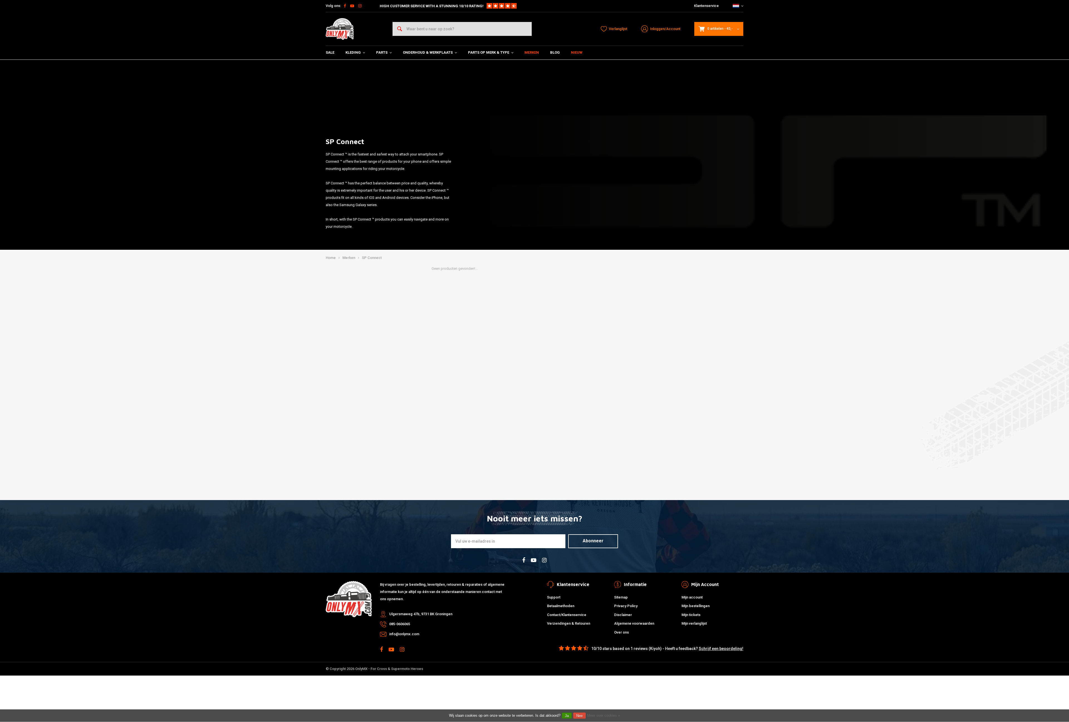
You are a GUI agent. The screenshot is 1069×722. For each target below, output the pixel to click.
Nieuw (576, 52)
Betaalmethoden (560, 606)
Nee (579, 716)
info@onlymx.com (404, 634)
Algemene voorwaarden (634, 623)
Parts (382, 52)
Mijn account (692, 597)
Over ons (621, 632)
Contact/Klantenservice (566, 615)
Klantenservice (706, 6)
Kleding (353, 52)
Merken (531, 52)
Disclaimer (623, 615)
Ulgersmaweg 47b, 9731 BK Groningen (420, 614)
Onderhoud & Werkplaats (428, 52)
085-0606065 (399, 624)
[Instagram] (360, 6)
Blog (555, 52)
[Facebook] (345, 6)
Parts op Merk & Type (488, 52)
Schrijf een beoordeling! (721, 648)
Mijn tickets (690, 615)
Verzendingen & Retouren (568, 623)
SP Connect (372, 258)
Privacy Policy (626, 606)
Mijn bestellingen (695, 606)
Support (553, 597)
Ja (567, 716)
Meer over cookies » (603, 715)
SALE (330, 52)
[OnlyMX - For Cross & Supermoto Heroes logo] (340, 28)
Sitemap (621, 597)
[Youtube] (352, 6)
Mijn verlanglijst (694, 623)
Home (331, 258)
